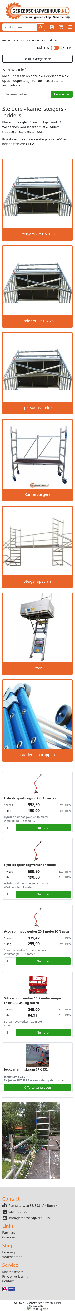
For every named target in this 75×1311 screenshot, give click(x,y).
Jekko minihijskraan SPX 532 (26, 1069)
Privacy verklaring (15, 1276)
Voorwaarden (12, 1257)
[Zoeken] (40, 27)
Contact (8, 1281)
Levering (8, 1252)
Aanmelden (62, 94)
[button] (70, 27)
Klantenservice (13, 1272)
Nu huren (44, 828)
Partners (8, 1233)
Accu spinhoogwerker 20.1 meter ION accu (36, 931)
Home (6, 40)
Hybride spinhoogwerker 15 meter (30, 798)
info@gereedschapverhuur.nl (29, 1218)
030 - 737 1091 (18, 1212)
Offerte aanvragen (37, 1087)
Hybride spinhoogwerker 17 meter (30, 865)
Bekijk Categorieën (37, 59)
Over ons (9, 1237)
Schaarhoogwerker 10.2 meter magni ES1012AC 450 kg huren (32, 1000)
